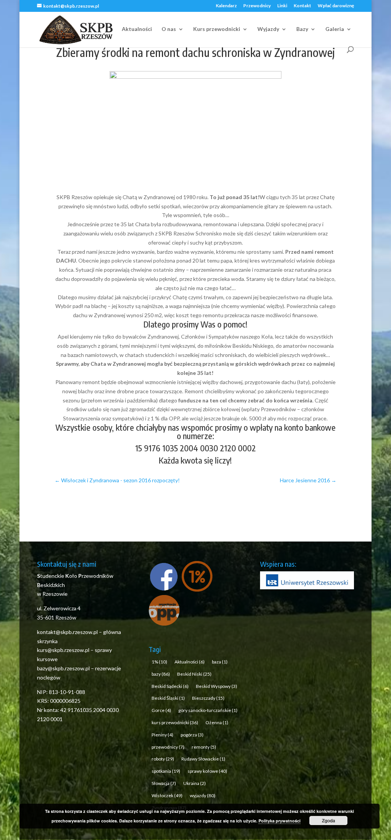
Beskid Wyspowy (216, 686)
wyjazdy (202, 795)
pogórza (192, 735)
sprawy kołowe (207, 771)
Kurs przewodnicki (216, 29)
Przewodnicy (257, 5)
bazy (161, 674)
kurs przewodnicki (175, 722)
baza (220, 662)
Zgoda (328, 820)
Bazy (302, 29)
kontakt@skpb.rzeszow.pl (68, 632)
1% (159, 662)
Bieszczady (208, 698)
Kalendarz (226, 5)
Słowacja (164, 783)
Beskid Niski (194, 674)
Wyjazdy (268, 29)
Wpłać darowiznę (336, 5)
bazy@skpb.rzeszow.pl (63, 668)
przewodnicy (168, 747)
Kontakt (302, 5)
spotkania (166, 771)
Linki (282, 5)
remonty (204, 747)
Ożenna (216, 722)
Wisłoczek (167, 795)
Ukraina (194, 783)
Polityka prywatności (280, 821)
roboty (163, 759)
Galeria (334, 29)
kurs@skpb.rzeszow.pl (63, 650)
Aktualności (137, 29)
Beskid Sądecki (170, 686)
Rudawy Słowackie (203, 759)
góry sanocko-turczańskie (208, 710)
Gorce (161, 710)
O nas (169, 29)
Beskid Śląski (168, 698)
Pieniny (162, 735)
